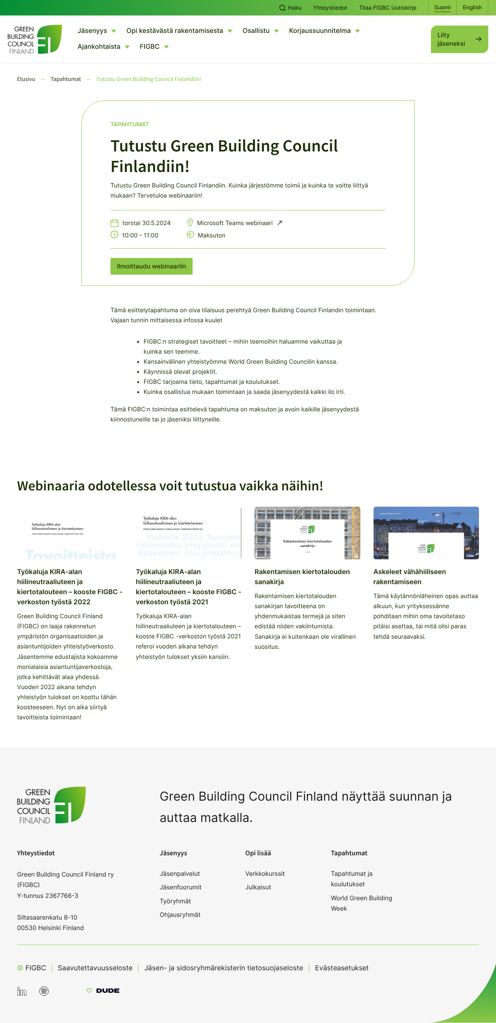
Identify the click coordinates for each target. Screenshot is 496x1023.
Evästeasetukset (342, 968)
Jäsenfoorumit (181, 887)
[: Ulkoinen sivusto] (102, 992)
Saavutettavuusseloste (95, 968)
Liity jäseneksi (451, 39)
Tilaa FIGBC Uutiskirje (387, 8)
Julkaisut (258, 887)
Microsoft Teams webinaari (235, 223)
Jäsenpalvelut (180, 873)
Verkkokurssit (265, 873)
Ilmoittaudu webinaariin (151, 266)
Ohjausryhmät (180, 914)
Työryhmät (175, 901)
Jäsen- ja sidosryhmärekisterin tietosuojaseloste (223, 968)
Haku (293, 8)
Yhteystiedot (330, 8)
